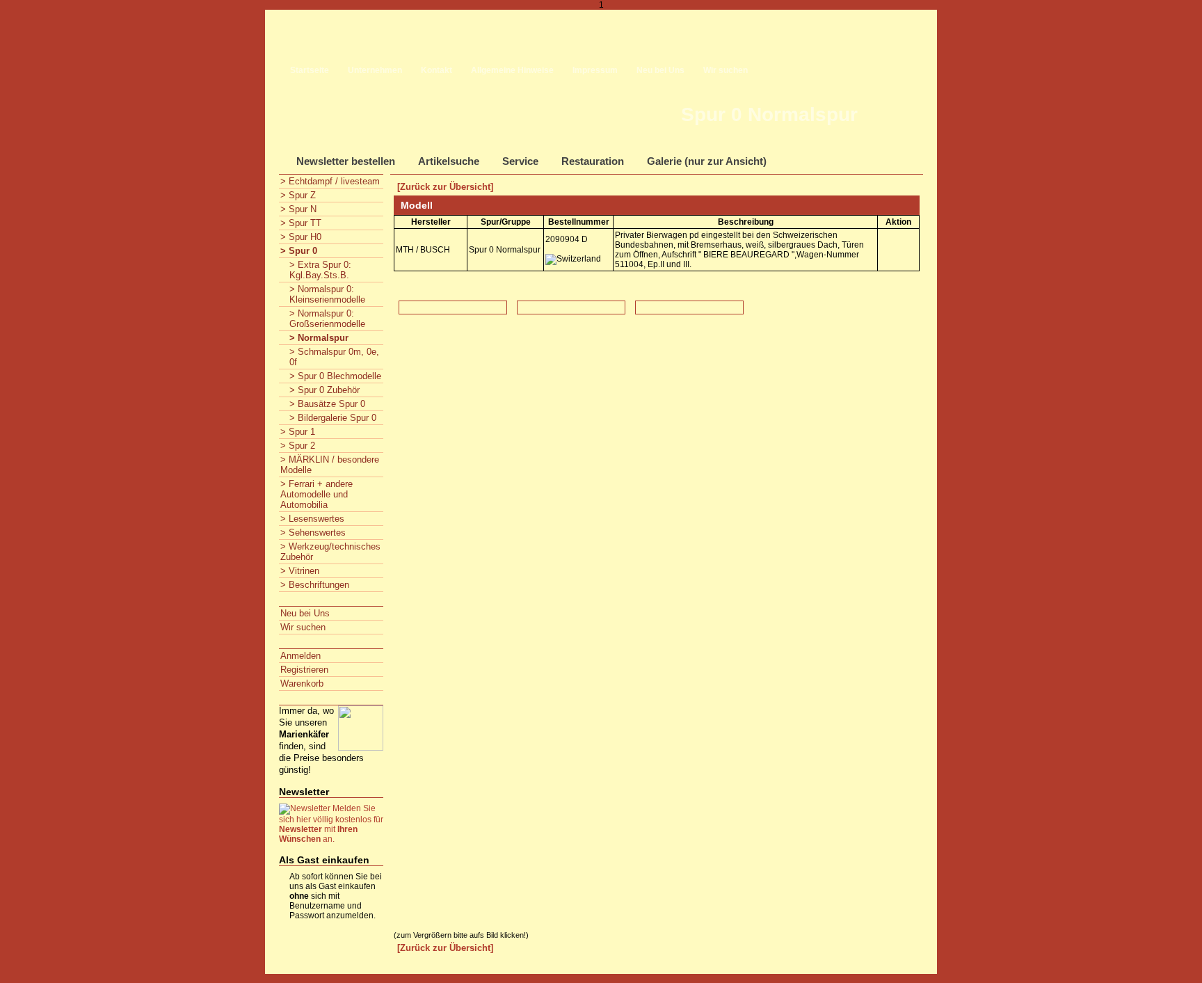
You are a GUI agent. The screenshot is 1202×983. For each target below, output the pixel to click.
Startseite (309, 70)
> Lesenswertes (312, 518)
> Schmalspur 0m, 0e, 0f (334, 356)
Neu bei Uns (660, 70)
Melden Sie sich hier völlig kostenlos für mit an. (331, 824)
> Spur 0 (298, 251)
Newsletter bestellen (345, 161)
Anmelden (300, 655)
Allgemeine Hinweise (512, 70)
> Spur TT (300, 223)
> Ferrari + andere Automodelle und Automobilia (316, 494)
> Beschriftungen (314, 585)
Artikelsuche (448, 161)
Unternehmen (375, 70)
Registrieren (304, 669)
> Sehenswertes (313, 532)
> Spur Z (298, 195)
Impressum (595, 70)
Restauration (592, 161)
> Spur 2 (297, 445)
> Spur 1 (297, 431)
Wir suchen (725, 70)
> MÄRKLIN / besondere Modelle (329, 464)
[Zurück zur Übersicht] (445, 187)
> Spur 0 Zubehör (324, 390)
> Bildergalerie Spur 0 (332, 418)
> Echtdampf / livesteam (330, 181)
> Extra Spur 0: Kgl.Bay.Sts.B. (320, 269)
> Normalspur (318, 338)
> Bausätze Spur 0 (327, 404)
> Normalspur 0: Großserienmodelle (327, 318)
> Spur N (298, 209)
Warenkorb (301, 683)
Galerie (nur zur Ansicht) (707, 161)
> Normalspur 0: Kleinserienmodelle (327, 294)
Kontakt (436, 70)
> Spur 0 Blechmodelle (335, 376)
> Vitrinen (299, 571)
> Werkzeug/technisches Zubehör (330, 551)
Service (520, 161)
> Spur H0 (300, 237)
